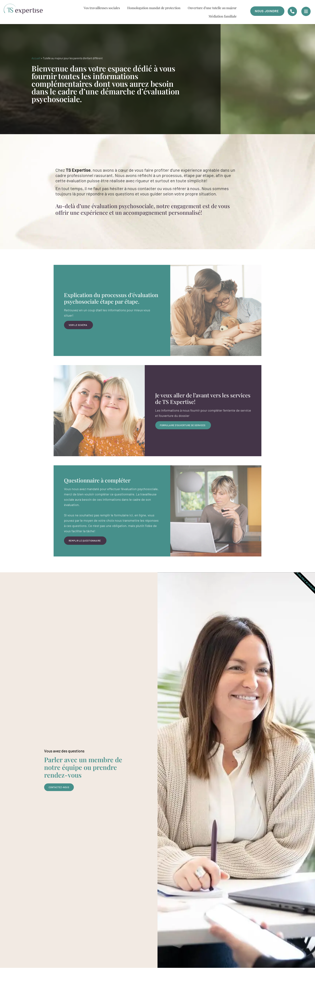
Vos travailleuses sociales (102, 8)
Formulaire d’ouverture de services (182, 425)
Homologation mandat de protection (153, 8)
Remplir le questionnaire (85, 540)
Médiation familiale (223, 16)
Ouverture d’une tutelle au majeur (212, 8)
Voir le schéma (78, 325)
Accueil (36, 58)
